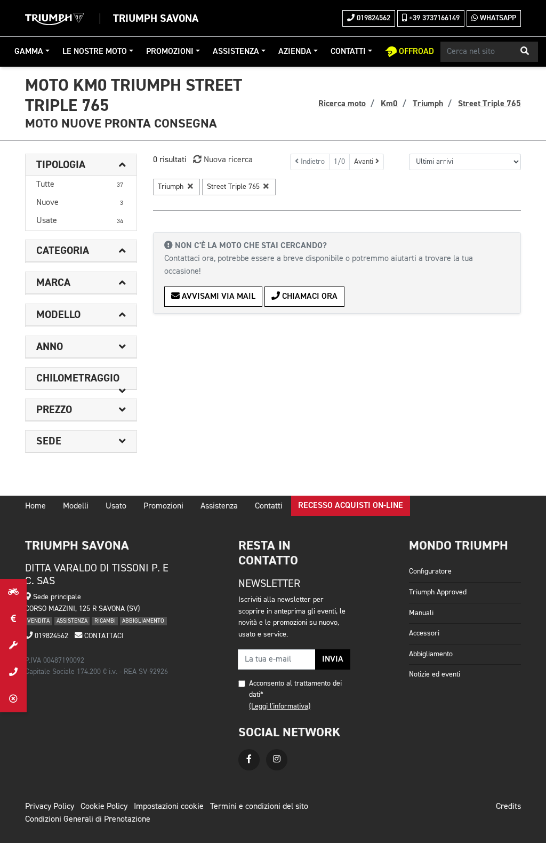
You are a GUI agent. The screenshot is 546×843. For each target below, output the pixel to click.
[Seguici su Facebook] (249, 759)
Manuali (421, 613)
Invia (332, 659)
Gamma (28, 51)
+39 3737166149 (433, 18)
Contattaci (103, 636)
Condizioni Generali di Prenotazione (87, 819)
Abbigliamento (431, 654)
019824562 (372, 18)
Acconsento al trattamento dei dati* (295, 689)
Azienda (294, 51)
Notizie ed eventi (434, 674)
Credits (508, 806)
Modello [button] (58, 314)
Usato (116, 506)
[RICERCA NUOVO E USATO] (13, 592)
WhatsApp (497, 18)
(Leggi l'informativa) (279, 706)
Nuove (79, 202)
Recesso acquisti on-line (350, 506)
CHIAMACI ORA (309, 296)
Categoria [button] (62, 250)
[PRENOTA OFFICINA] (13, 645)
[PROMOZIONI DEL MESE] (13, 619)
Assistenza (236, 51)
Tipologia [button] (60, 164)
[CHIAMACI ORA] (13, 672)
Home (35, 506)
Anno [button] (49, 346)
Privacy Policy (49, 806)
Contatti (348, 51)
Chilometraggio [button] (77, 378)
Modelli (76, 506)
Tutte (79, 184)
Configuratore (430, 571)
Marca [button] (53, 282)
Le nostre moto (94, 51)
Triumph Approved (438, 592)
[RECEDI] (13, 699)
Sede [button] (48, 441)
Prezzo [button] (54, 409)
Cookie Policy (104, 806)
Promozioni (170, 51)
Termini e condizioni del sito (259, 806)
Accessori (424, 633)
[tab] (81, 165)
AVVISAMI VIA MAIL (217, 296)
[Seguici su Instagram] (276, 759)
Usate (79, 221)
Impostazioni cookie (169, 806)
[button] (524, 52)
